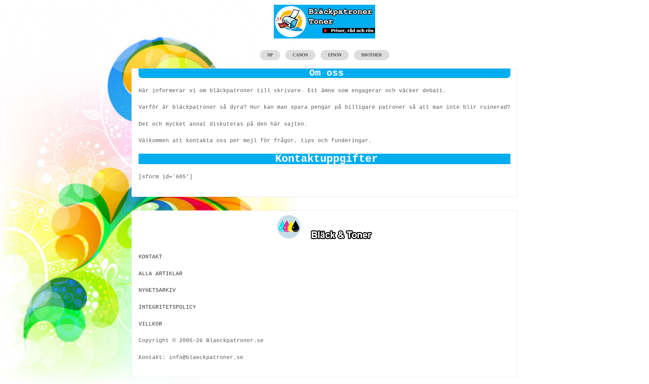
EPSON (334, 54)
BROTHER (371, 54)
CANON (300, 54)
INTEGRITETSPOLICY (167, 307)
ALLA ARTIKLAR (161, 274)
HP (270, 54)
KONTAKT (150, 257)
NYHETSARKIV (157, 290)
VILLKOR (150, 324)
